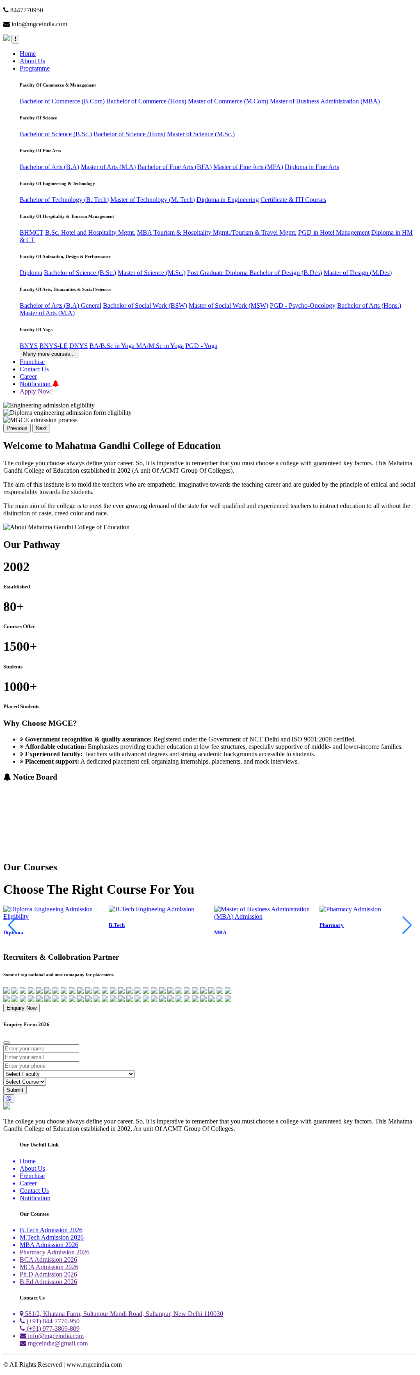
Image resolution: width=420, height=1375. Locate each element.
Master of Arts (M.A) (108, 166)
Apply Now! (36, 391)
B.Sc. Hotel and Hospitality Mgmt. (90, 232)
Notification (36, 383)
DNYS (78, 345)
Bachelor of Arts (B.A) (49, 166)
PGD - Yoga (201, 345)
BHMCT (31, 232)
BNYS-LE (53, 345)
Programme (35, 68)
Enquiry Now (22, 1008)
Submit (15, 1090)
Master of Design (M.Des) (358, 272)
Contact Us (34, 369)
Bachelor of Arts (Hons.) (369, 305)
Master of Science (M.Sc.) (201, 133)
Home (28, 53)
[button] (407, 925)
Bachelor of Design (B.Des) (285, 272)
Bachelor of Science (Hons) (129, 133)
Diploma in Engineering (227, 199)
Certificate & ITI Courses (293, 199)
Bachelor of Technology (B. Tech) (64, 199)
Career (28, 376)
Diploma (31, 272)
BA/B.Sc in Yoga (112, 345)
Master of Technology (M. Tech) (152, 199)
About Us (32, 60)
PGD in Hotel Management (334, 232)
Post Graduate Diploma (218, 272)
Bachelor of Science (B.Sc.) (56, 133)
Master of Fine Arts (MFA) (248, 166)
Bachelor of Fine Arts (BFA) (174, 166)
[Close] (6, 1042)
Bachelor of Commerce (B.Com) (63, 101)
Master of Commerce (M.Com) (229, 101)
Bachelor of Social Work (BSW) (145, 305)
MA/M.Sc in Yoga (160, 345)
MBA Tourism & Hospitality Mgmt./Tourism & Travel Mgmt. (217, 232)
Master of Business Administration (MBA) (325, 101)
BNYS (29, 345)
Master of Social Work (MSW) (228, 305)
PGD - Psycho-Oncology (303, 305)
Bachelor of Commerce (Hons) (146, 101)
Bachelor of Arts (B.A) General (60, 305)
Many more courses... (49, 354)
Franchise (32, 361)
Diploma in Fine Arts (312, 166)
